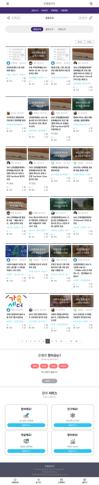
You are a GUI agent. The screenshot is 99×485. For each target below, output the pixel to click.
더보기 (47, 381)
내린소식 (62, 29)
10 (61, 341)
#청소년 (63, 366)
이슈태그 (44, 10)
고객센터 (61, 482)
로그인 (38, 482)
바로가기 (25, 425)
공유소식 (34, 10)
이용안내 (15, 482)
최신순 (80, 42)
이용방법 (64, 10)
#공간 (53, 366)
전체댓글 (54, 10)
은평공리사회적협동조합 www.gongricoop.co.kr (49, 474)
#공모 (35, 366)
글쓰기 (84, 482)
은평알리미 (49, 3)
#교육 (44, 366)
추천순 (89, 42)
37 (71, 341)
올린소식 (49, 29)
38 (76, 341)
